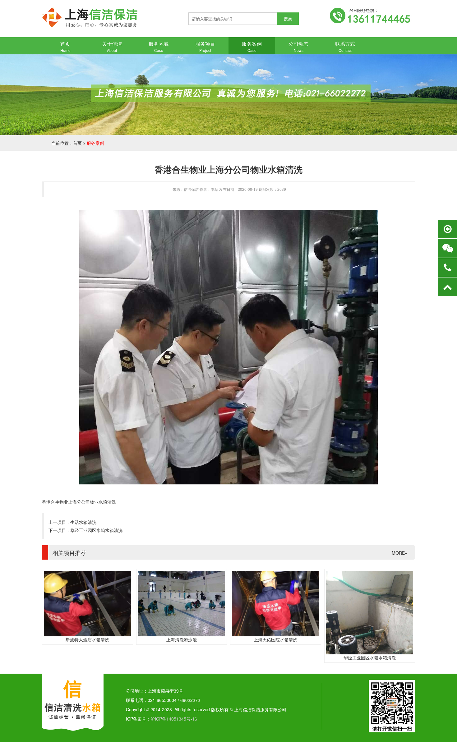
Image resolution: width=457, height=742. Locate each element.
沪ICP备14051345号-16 (173, 719)
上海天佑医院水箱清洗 (275, 639)
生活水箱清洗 (83, 522)
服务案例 (95, 143)
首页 (77, 143)
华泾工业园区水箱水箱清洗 (96, 530)
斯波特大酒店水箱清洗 (87, 639)
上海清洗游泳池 (181, 639)
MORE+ (399, 553)
